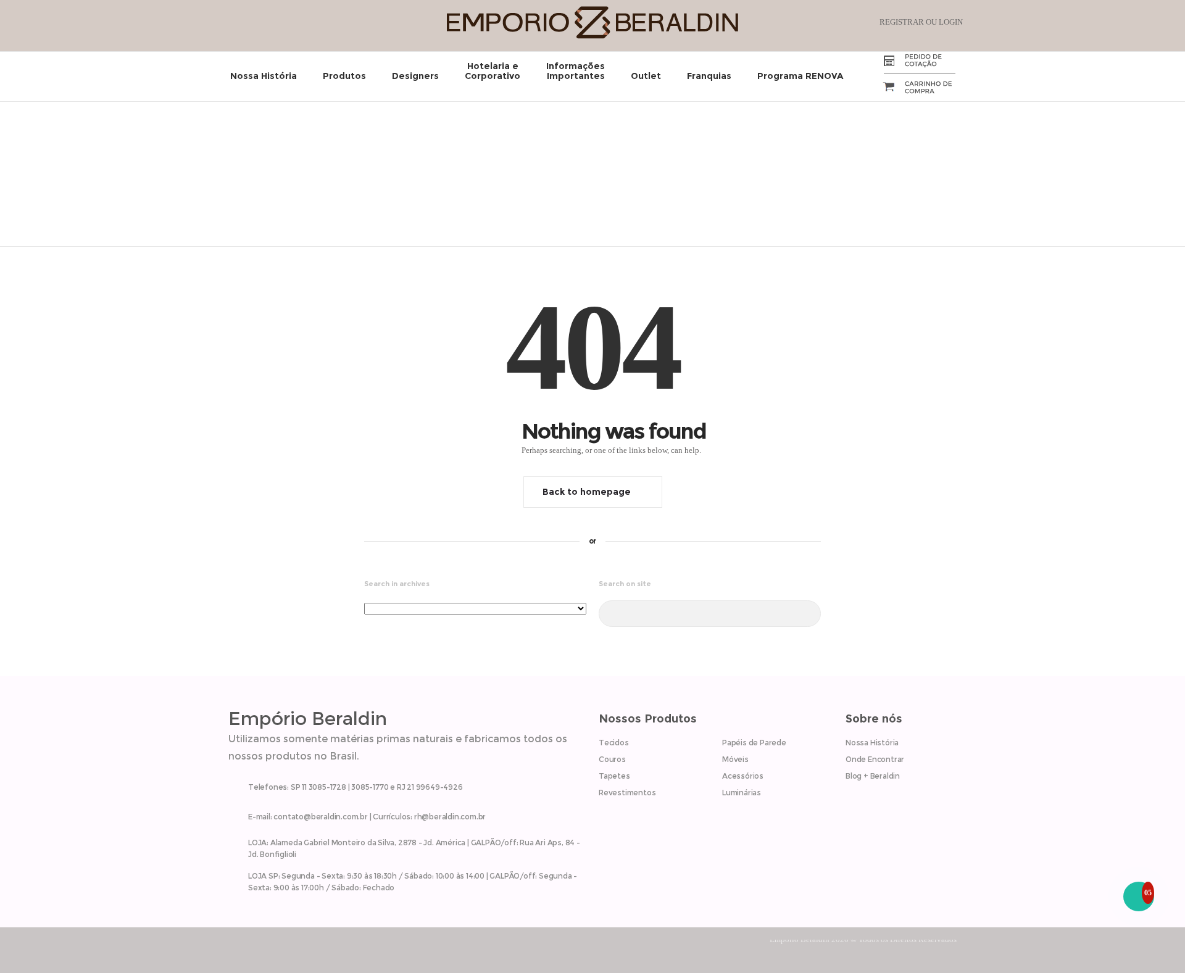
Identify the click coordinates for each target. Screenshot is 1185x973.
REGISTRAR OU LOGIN (921, 22)
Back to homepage (587, 491)
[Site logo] (592, 36)
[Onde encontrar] (407, 846)
